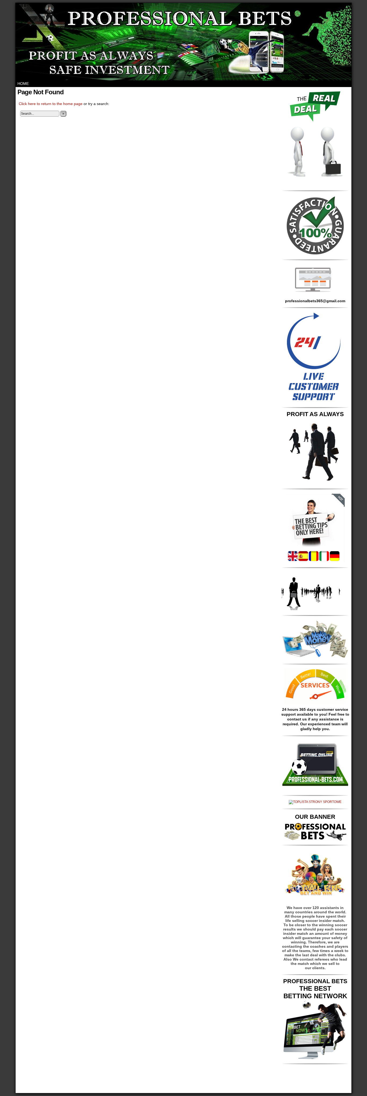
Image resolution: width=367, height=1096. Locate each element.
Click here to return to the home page (50, 104)
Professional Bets (139, 1090)
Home (23, 83)
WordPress (177, 1090)
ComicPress (199, 1090)
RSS (227, 1090)
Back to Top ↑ (242, 1090)
